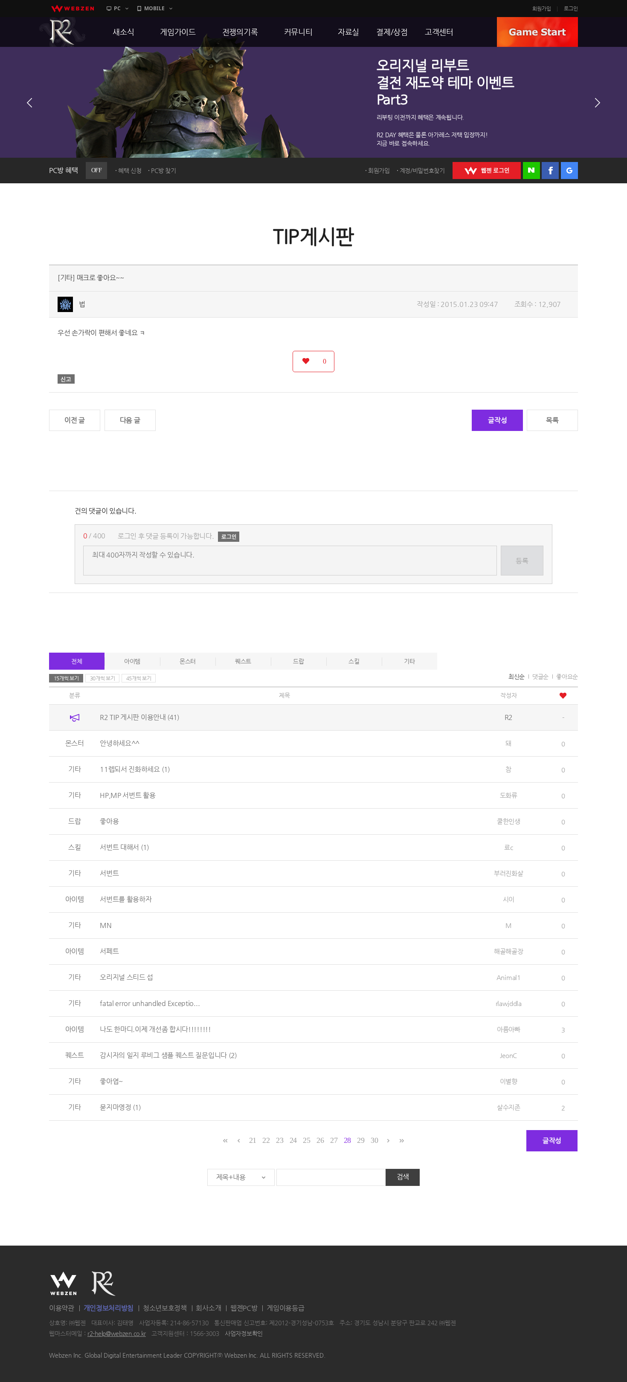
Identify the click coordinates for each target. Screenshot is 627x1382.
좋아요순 (567, 676)
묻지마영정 (120, 1107)
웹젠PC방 (244, 1308)
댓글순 (540, 676)
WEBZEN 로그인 (487, 170)
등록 (522, 561)
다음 (597, 103)
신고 (66, 379)
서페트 (109, 951)
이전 (29, 103)
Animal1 (508, 977)
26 (320, 1140)
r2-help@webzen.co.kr (116, 1333)
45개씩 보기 (138, 678)
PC (117, 8)
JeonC (508, 1055)
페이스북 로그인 (550, 170)
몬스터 (188, 661)
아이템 (132, 661)
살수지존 (508, 1107)
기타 (409, 661)
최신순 (516, 676)
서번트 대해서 (124, 847)
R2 (62, 32)
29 (360, 1140)
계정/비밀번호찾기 (422, 170)
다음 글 (130, 420)
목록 (552, 420)
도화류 (508, 795)
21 (252, 1140)
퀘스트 (243, 661)
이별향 (508, 1081)
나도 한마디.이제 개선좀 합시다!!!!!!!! (155, 1029)
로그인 (571, 9)
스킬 (353, 661)
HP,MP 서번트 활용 (127, 795)
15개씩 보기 (66, 678)
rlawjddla (509, 1003)
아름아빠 (508, 1029)
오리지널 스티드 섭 (126, 977)
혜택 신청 (130, 170)
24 (293, 1140)
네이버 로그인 (531, 170)
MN (105, 925)
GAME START (537, 32)
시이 (508, 899)
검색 (403, 1177)
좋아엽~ (111, 1081)
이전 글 (74, 420)
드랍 (298, 661)
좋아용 (109, 821)
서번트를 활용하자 (125, 899)
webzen (72, 8)
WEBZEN (63, 1283)
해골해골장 (508, 951)
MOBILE (154, 8)
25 (306, 1140)
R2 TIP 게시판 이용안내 (139, 717)
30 (374, 1140)
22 (266, 1140)
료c (508, 847)
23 (279, 1140)
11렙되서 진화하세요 (134, 769)
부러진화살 (508, 873)
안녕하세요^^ (119, 743)
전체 (76, 661)
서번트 (109, 873)
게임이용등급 (285, 1308)
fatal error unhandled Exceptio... (150, 1003)
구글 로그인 (569, 170)
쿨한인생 (508, 821)
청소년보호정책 (165, 1308)
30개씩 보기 (102, 678)
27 (333, 1140)
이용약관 (61, 1308)
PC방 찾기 (163, 170)
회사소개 (208, 1308)
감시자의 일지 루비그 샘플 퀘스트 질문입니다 (168, 1055)
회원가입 (541, 9)
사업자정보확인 (244, 1333)
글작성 (497, 420)
